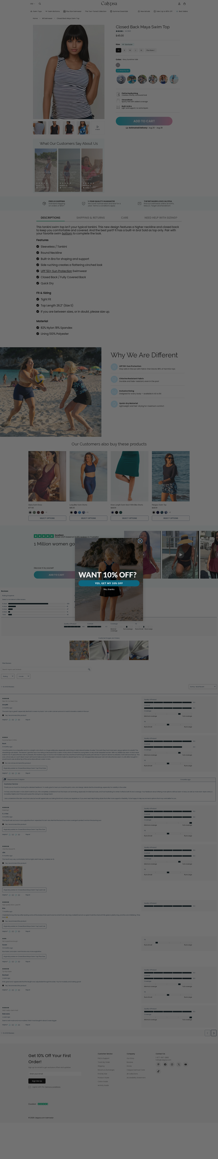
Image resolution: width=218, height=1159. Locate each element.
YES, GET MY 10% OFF (109, 583)
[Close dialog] (140, 541)
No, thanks (109, 589)
